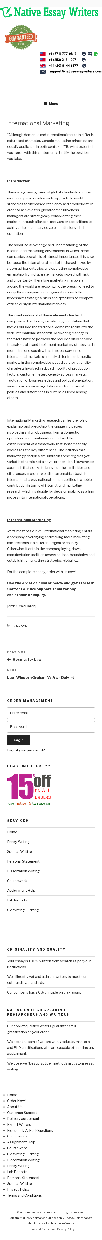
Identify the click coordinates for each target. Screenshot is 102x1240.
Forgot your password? (26, 750)
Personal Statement (23, 861)
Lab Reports (17, 900)
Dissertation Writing (23, 871)
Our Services (17, 1136)
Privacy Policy (18, 1189)
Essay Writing (18, 842)
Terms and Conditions (24, 1195)
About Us (15, 1107)
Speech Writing (19, 851)
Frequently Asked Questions (30, 1130)
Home (12, 832)
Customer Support (22, 1113)
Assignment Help (21, 890)
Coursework (17, 881)
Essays (21, 625)
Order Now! (16, 1101)
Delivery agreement (23, 1119)
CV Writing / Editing (23, 910)
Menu (53, 104)
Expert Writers (19, 1124)
